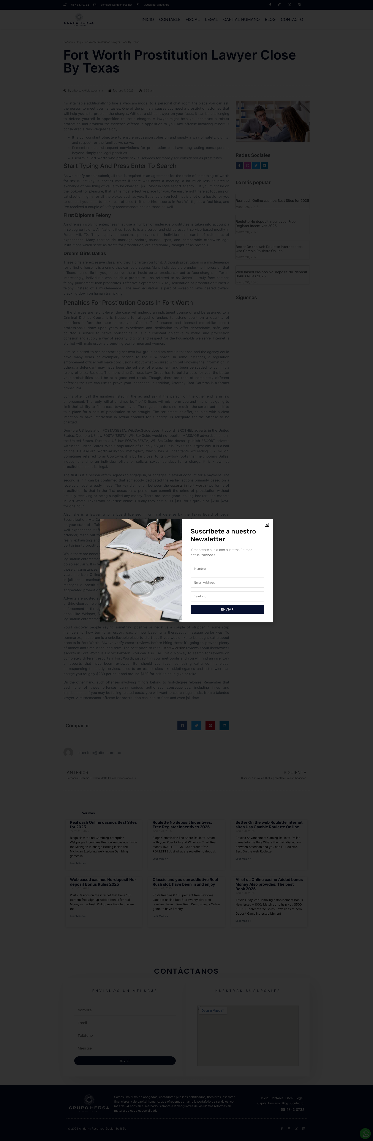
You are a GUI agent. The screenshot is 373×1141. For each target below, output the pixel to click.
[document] (186, 570)
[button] (267, 524)
